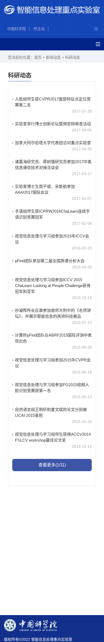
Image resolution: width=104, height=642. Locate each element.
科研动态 (72, 57)
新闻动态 (53, 57)
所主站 (39, 29)
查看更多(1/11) (52, 465)
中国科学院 (16, 29)
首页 (38, 57)
